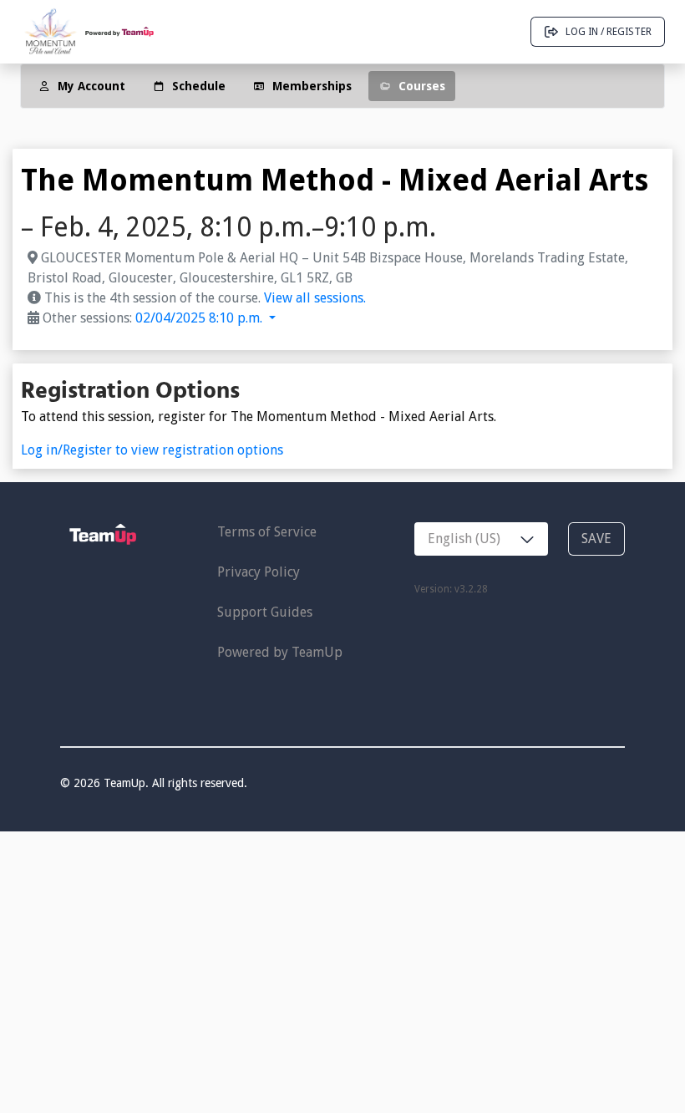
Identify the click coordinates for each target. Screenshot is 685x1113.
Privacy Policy (258, 572)
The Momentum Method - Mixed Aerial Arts (334, 180)
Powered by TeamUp (279, 652)
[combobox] (481, 539)
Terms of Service (267, 532)
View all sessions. (315, 298)
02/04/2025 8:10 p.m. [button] (200, 318)
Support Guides (264, 612)
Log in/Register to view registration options (152, 450)
